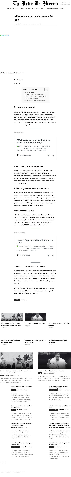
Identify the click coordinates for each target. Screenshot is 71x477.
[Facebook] (16, 29)
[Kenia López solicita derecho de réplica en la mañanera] (5, 445)
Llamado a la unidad (29, 92)
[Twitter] (20, 29)
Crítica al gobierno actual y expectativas (37, 96)
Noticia (40, 373)
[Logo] (35, 3)
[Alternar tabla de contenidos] (45, 89)
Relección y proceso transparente (35, 94)
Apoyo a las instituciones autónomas (36, 100)
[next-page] (4, 462)
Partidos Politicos (18, 24)
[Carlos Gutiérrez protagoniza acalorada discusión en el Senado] (5, 426)
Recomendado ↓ (19, 132)
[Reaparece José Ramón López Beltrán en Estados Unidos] (35, 334)
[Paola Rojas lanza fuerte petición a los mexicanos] (59, 317)
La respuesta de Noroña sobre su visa (35, 323)
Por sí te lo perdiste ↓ (20, 232)
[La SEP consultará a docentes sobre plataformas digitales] (12, 334)
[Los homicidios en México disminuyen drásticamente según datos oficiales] (43, 426)
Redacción (19, 79)
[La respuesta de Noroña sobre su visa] (35, 317)
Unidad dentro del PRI (32, 98)
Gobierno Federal (4, 375)
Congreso (14, 427)
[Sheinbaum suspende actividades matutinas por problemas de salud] (12, 317)
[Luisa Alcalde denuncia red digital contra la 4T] (59, 334)
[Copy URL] (29, 29)
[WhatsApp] (24, 29)
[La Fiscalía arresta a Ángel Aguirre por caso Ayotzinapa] (43, 445)
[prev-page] (1, 462)
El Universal (23, 299)
